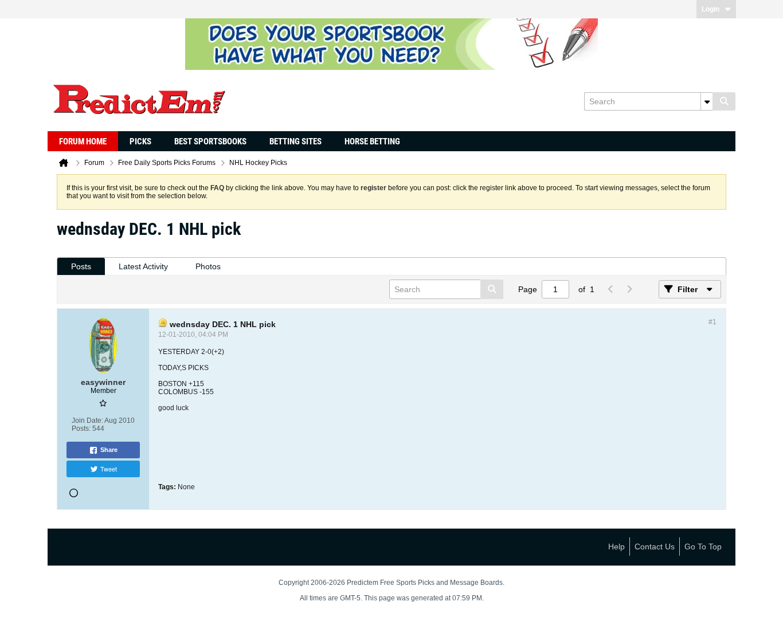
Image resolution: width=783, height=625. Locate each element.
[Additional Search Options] (706, 101)
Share (109, 449)
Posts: (81, 428)
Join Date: (87, 420)
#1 (712, 322)
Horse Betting (372, 141)
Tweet (108, 468)
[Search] (723, 101)
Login (710, 9)
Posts (81, 266)
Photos (208, 266)
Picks (140, 141)
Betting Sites (295, 141)
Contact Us (655, 546)
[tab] (81, 267)
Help (616, 546)
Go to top (703, 546)
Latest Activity (143, 266)
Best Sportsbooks (210, 141)
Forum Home (83, 141)
